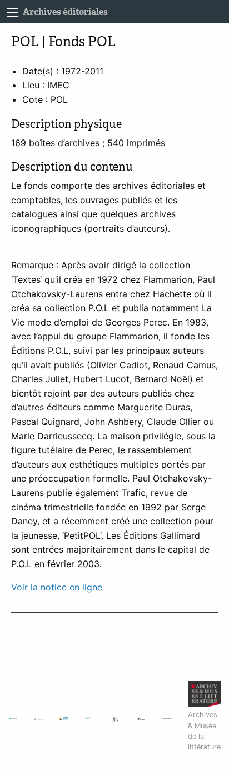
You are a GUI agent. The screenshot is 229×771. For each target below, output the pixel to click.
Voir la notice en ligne (56, 587)
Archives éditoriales (65, 12)
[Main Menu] (12, 12)
